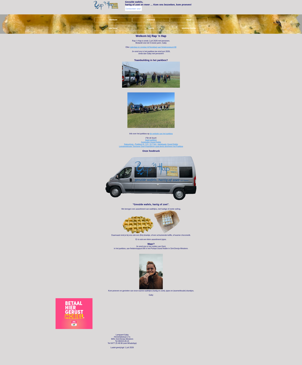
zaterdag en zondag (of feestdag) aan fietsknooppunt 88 (153, 47)
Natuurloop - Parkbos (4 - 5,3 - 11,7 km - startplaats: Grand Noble (151, 144)
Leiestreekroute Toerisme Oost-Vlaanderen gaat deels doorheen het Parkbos (151, 146)
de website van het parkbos (161, 134)
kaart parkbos (151, 140)
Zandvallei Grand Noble (151, 142)
